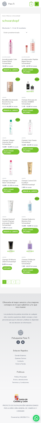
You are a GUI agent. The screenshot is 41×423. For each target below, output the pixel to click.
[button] (36, 418)
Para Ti (11, 4)
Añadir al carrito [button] (10, 69)
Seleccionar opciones (28, 70)
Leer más (7, 268)
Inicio (3, 15)
